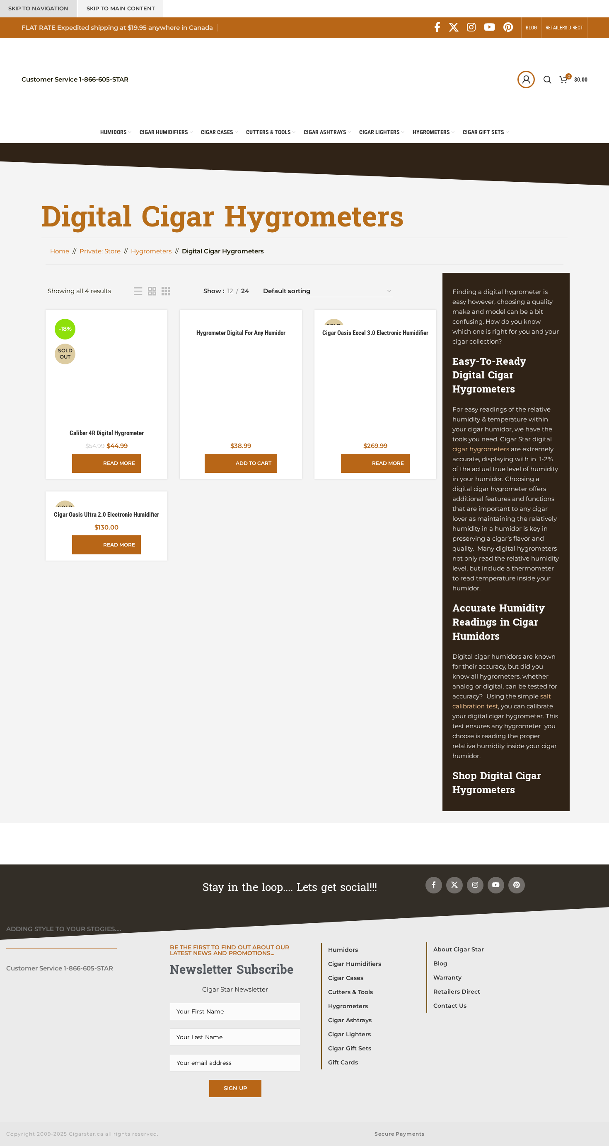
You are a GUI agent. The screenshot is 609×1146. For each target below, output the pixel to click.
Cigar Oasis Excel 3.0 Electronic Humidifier (375, 333)
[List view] (138, 291)
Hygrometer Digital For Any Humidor (240, 333)
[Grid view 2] (152, 291)
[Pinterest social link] (508, 27)
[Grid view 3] (166, 291)
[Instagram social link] (471, 27)
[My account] (526, 79)
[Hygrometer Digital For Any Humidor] (240, 320)
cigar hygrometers (480, 449)
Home (59, 251)
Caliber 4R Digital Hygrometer (107, 433)
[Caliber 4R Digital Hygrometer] (106, 370)
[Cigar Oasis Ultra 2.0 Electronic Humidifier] (106, 502)
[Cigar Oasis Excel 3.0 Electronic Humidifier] (375, 320)
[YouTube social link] (489, 27)
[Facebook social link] (437, 27)
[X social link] (454, 27)
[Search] (547, 79)
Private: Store (100, 251)
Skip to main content (121, 8)
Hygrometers (151, 251)
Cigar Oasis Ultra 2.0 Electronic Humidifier (106, 514)
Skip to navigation (38, 8)
